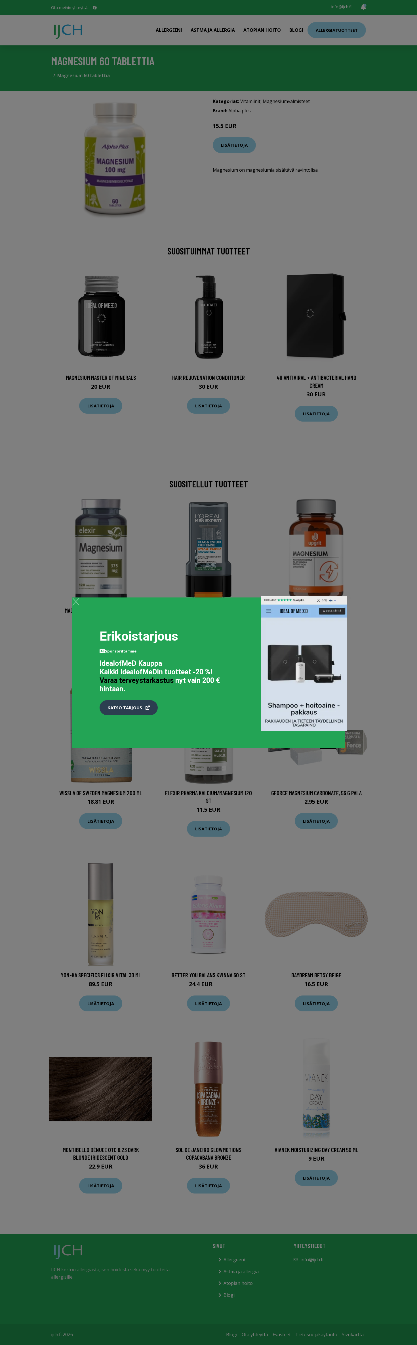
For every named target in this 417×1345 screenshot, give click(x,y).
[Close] (75, 601)
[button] (129, 707)
